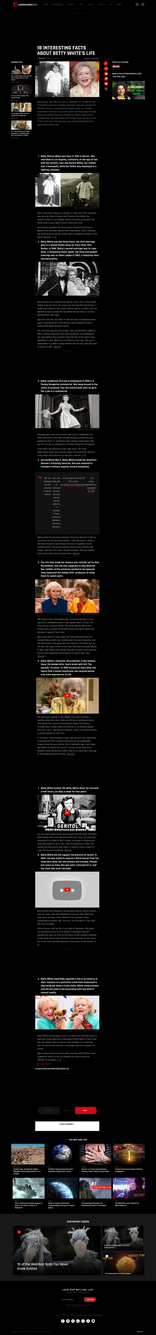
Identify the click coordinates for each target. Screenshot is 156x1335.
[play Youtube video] (67, 696)
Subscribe (90, 1300)
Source (57, 347)
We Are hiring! (97, 1315)
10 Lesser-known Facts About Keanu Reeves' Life (52, 1068)
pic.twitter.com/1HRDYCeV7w (73, 484)
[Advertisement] (78, 26)
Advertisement (82, 1315)
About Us (57, 1315)
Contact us (66, 1315)
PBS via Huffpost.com (92, 429)
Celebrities (87, 58)
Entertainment (95, 58)
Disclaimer (73, 1315)
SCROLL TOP (140, 1331)
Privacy (90, 1315)
